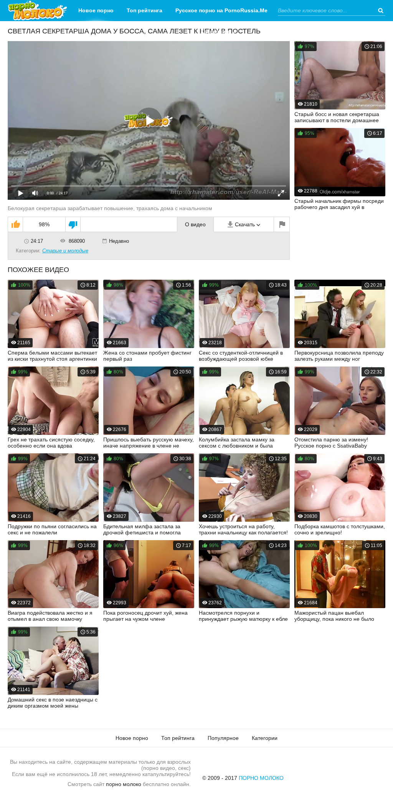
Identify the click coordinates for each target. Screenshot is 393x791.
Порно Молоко (261, 778)
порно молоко (123, 784)
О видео (195, 224)
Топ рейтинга (144, 10)
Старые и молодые (65, 251)
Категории (215, 31)
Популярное (223, 738)
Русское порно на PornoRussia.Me (221, 10)
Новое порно (96, 10)
